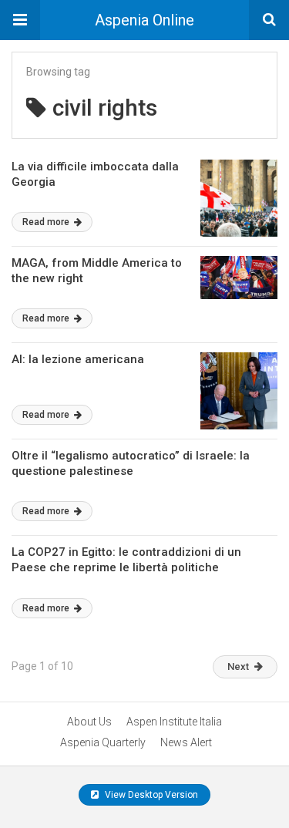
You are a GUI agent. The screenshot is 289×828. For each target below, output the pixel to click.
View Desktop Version (150, 794)
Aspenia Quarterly (103, 742)
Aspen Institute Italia (174, 721)
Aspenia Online (144, 20)
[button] (20, 20)
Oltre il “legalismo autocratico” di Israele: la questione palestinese (131, 463)
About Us (89, 721)
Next (238, 666)
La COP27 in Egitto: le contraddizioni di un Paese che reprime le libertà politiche (126, 559)
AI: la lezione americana (78, 359)
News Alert (186, 742)
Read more (47, 222)
